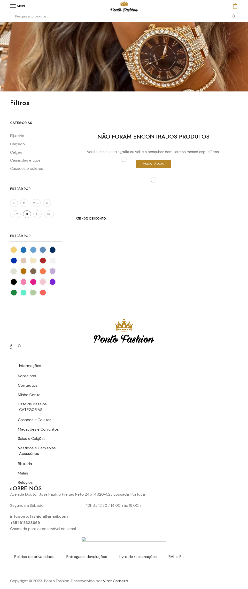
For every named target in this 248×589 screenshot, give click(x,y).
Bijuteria (17, 135)
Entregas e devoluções (86, 556)
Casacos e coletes (26, 168)
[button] (91, 218)
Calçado (17, 144)
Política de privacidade (34, 556)
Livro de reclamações (138, 556)
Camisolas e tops (25, 160)
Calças (16, 152)
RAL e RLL (177, 556)
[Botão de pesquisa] (234, 16)
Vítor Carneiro (115, 580)
